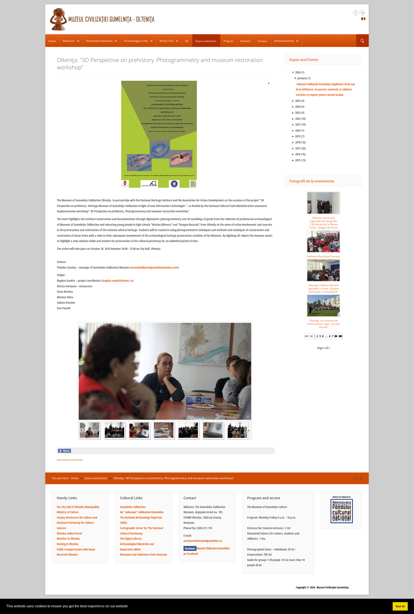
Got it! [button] (400, 606)
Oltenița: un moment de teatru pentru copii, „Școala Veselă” (323, 324)
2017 (296, 148)
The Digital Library (130, 538)
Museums (69, 41)
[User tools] (267, 83)
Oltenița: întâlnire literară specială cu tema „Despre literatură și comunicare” (323, 288)
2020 (296, 130)
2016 (296, 154)
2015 (296, 160)
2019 (296, 136)
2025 (296, 101)
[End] (340, 336)
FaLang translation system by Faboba (70, 460)
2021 (296, 124)
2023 (296, 112)
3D (186, 41)
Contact (262, 41)
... (326, 336)
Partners (245, 41)
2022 (296, 119)
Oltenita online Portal (69, 533)
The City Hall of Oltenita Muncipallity (78, 507)
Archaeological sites (136, 41)
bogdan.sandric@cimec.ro (117, 280)
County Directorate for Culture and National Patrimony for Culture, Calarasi (77, 522)
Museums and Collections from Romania (143, 554)
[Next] (336, 336)
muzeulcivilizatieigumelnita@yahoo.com (154, 267)
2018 (296, 142)
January (300, 78)
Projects (228, 41)
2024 (296, 106)
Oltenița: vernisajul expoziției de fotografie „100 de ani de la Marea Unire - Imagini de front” (323, 222)
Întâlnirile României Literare (323, 256)
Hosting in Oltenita (67, 544)
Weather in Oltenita (68, 538)
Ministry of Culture (67, 512)
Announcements (284, 41)
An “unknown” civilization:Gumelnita (142, 512)
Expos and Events (206, 41)
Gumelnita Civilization (133, 507)
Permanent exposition (99, 41)
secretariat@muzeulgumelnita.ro (202, 541)
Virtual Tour (167, 41)
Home (52, 41)
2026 (296, 72)
